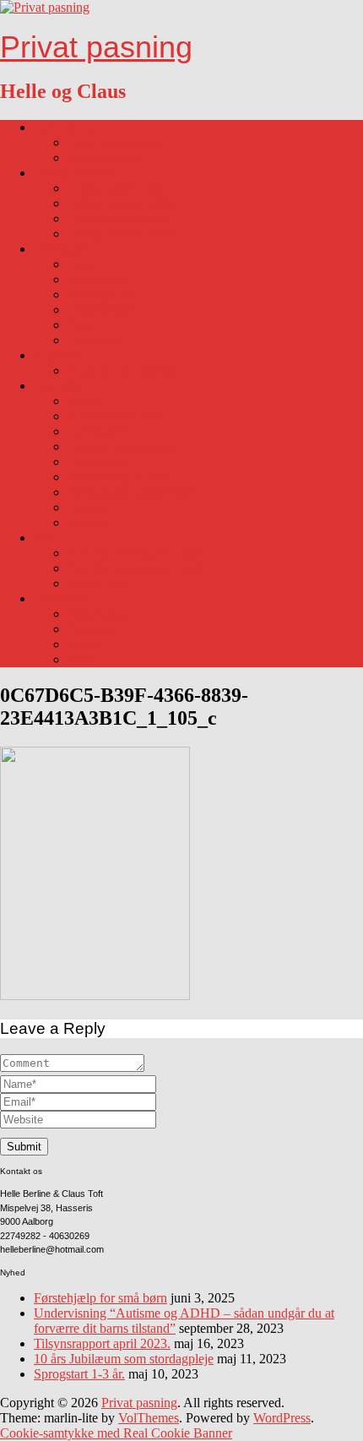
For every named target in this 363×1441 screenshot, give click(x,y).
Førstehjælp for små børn (100, 1298)
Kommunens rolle (115, 416)
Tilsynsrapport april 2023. (102, 1343)
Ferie (81, 325)
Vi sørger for (101, 294)
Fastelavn (93, 629)
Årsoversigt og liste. (121, 477)
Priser (83, 401)
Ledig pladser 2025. (121, 188)
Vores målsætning (115, 142)
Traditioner (63, 598)
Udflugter (93, 340)
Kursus (87, 507)
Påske (83, 644)
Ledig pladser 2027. (121, 218)
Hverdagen (63, 249)
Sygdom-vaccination (122, 370)
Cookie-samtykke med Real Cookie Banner (116, 1433)
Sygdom (56, 355)
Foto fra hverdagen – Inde (137, 568)
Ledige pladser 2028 (122, 233)
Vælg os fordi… (111, 157)
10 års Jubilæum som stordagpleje (124, 1358)
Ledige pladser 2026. (124, 203)
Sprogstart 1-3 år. (79, 1374)
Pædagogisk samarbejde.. (135, 492)
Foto (46, 537)
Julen (81, 659)
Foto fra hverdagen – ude (135, 553)
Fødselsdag (97, 613)
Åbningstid (97, 279)
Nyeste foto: (100, 583)
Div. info (57, 385)
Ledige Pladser (73, 173)
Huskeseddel (102, 309)
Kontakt (89, 522)
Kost (80, 264)
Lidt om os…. (71, 127)
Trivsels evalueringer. (124, 446)
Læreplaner (98, 431)
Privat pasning (96, 47)
